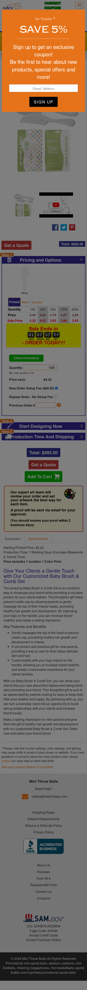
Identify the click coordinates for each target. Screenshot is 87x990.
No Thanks (43, 19)
